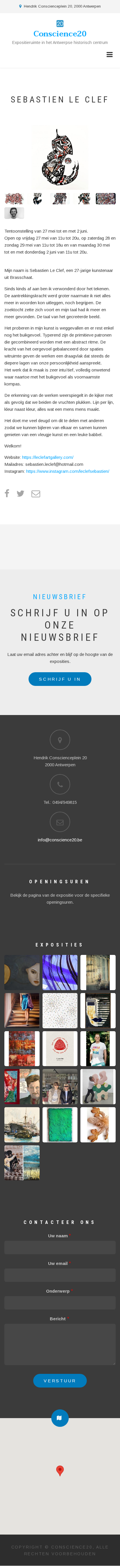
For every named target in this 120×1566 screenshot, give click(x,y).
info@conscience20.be (60, 839)
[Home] (60, 23)
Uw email (58, 1263)
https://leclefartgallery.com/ (47, 457)
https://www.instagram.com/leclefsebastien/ (68, 471)
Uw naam (58, 1235)
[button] (60, 1418)
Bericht (58, 1318)
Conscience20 (60, 34)
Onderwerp (58, 1291)
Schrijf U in (60, 679)
